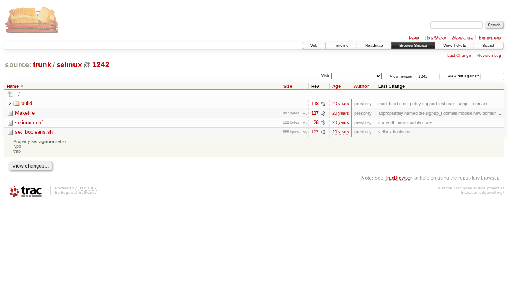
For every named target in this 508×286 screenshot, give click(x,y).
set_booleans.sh (34, 132)
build (26, 103)
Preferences (490, 37)
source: (18, 64)
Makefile (25, 113)
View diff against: (464, 76)
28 (316, 122)
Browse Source (413, 45)
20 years (340, 103)
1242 (101, 64)
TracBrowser (398, 177)
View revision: (402, 76)
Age (336, 86)
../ (17, 94)
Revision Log (489, 55)
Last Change (459, 55)
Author (361, 86)
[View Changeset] (323, 103)
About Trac (462, 37)
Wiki (314, 45)
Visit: (325, 75)
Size (287, 86)
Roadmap (374, 45)
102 (314, 132)
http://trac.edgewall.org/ (482, 192)
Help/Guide (435, 37)
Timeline (341, 45)
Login (414, 37)
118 (314, 103)
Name (13, 86)
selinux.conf (29, 123)
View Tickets (454, 45)
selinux (69, 64)
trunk (42, 64)
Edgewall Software (78, 192)
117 (314, 113)
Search (488, 45)
